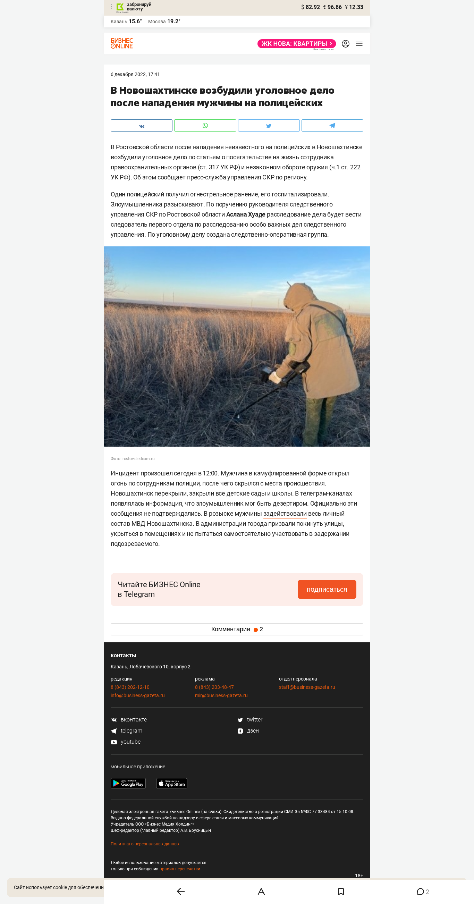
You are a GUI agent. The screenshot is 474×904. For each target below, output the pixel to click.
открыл (338, 473)
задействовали (285, 513)
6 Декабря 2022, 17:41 (135, 74)
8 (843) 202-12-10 (130, 687)
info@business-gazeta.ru (138, 695)
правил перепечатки (180, 869)
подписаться (327, 589)
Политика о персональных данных (145, 844)
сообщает (172, 177)
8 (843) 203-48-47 (214, 687)
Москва (157, 21)
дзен (252, 730)
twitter (254, 719)
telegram (130, 730)
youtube (130, 741)
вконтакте (133, 719)
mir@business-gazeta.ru (221, 695)
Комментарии (237, 629)
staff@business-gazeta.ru (307, 687)
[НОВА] (294, 43)
